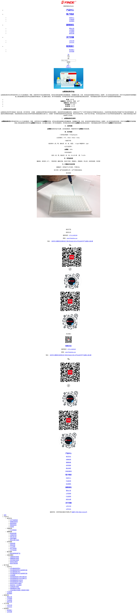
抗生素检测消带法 (15, 568)
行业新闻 (71, 31)
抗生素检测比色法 (15, 571)
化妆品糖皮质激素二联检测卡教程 (19, 590)
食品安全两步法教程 (16, 583)
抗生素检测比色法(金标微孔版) (18, 573)
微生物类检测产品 (15, 553)
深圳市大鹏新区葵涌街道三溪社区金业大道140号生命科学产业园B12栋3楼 (72, 241)
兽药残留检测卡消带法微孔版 (18, 576)
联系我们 (71, 49)
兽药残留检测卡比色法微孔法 (18, 578)
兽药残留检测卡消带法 (16, 581)
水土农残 (12, 546)
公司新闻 (71, 30)
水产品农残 (13, 550)
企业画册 (12, 575)
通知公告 (71, 28)
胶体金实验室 (14, 561)
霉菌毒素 (68, 462)
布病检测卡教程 (14, 586)
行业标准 (71, 19)
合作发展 (71, 51)
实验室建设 (68, 471)
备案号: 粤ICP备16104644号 (79, 512)
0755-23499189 (73, 235)
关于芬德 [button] (70, 37)
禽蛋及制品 (13, 523)
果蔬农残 (12, 543)
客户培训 (68, 474)
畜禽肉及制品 (14, 521)
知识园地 (71, 21)
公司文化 (71, 42)
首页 (68, 65)
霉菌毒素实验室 (14, 558)
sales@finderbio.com (72, 238)
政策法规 (71, 33)
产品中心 (70, 10)
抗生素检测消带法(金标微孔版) (18, 570)
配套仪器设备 (14, 563)
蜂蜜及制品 (13, 525)
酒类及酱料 (13, 538)
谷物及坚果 (13, 535)
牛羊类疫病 (13, 530)
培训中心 (71, 17)
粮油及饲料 (13, 533)
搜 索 (68, 62)
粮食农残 (12, 545)
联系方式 (68, 346)
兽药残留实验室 (14, 560)
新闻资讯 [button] (70, 25)
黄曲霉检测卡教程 (15, 588)
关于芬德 (68, 503)
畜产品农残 (13, 548)
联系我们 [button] (70, 46)
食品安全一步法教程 (16, 585)
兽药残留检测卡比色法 (16, 580)
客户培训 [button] (70, 14)
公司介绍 (71, 40)
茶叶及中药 (13, 536)
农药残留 (68, 465)
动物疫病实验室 (14, 556)
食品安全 (68, 456)
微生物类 (68, 468)
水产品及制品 (14, 520)
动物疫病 (68, 459)
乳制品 (12, 526)
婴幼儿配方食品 (14, 540)
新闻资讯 (68, 487)
